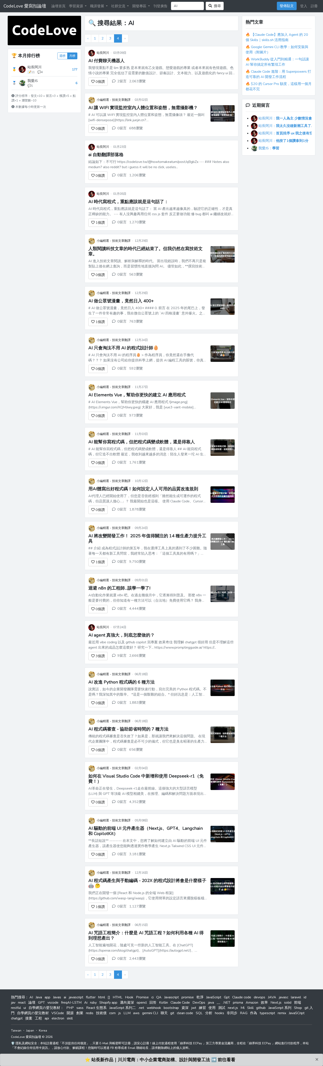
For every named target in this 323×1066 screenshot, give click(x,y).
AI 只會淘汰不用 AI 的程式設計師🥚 (123, 348)
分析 (208, 1013)
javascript (76, 997)
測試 (221, 1007)
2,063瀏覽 (137, 81)
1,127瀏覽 (137, 906)
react (22, 1002)
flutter (91, 997)
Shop (298, 1007)
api (47, 1018)
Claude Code (180, 1002)
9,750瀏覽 (137, 561)
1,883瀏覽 (137, 702)
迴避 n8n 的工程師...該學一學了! (119, 588)
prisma (238, 1002)
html (101, 997)
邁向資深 (127, 1002)
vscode (52, 1002)
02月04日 (141, 768)
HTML (117, 997)
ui (25, 1007)
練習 (202, 1007)
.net (141, 1007)
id (305, 997)
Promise (142, 997)
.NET (226, 1002)
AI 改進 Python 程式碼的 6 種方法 (121, 682)
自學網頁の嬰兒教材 (33, 1013)
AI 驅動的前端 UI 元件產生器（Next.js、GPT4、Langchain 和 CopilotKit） (145, 831)
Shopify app (108, 1002)
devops (259, 997)
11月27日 (141, 387)
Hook (129, 997)
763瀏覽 (136, 321)
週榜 (62, 56)
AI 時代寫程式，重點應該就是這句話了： (128, 202)
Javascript (171, 997)
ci (152, 997)
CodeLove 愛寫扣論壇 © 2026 (32, 1037)
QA (159, 997)
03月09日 (119, 53)
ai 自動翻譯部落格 (105, 155)
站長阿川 (34, 67)
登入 (303, 6)
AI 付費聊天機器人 (106, 61)
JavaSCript (297, 1013)
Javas (57, 997)
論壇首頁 (58, 6)
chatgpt (17, 1018)
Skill (250, 1007)
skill (70, 1018)
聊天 (164, 1013)
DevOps (198, 1002)
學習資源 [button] (76, 6)
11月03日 (141, 434)
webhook (154, 1007)
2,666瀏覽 (137, 655)
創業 (79, 1013)
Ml (243, 1007)
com (112, 1013)
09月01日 (141, 580)
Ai (85, 1002)
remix (282, 1013)
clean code (185, 1013)
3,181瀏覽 (137, 854)
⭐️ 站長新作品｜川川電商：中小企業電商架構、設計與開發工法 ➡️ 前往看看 (160, 1060)
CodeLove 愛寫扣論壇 (25, 6)
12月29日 (141, 241)
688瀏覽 (136, 128)
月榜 (72, 56)
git (172, 1013)
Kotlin (163, 1002)
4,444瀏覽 (137, 608)
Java (39, 997)
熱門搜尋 (18, 997)
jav (13, 1002)
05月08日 (141, 820)
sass (79, 1007)
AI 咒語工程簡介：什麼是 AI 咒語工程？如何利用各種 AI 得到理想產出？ (146, 935)
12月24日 (141, 340)
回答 (152, 1002)
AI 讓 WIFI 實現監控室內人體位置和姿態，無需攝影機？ (143, 108)
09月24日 (141, 528)
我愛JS (32, 80)
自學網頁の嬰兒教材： (46, 1007)
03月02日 (141, 100)
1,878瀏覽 (137, 509)
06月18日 (141, 674)
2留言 (122, 81)
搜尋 (216, 6)
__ (218, 1002)
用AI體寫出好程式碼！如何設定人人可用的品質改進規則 (143, 489)
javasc (283, 997)
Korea (43, 1030)
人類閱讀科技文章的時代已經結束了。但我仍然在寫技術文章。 (145, 251)
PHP (70, 1007)
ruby (93, 1002)
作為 (253, 1013)
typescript (267, 1013)
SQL (199, 1013)
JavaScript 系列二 (122, 1007)
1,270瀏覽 (137, 222)
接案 (28, 1018)
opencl (142, 1002)
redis (89, 1013)
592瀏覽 (136, 368)
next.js (233, 1007)
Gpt (227, 997)
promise (187, 997)
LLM (127, 1013)
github (261, 1007)
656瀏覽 (136, 749)
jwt (193, 1007)
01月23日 (119, 147)
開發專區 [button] (139, 6)
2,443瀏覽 (137, 958)
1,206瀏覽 (137, 175)
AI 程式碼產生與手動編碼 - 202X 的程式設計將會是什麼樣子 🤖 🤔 (147, 883)
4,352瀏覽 (137, 801)
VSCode (57, 1013)
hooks (219, 1013)
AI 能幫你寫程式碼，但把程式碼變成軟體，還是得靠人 (141, 442)
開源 (70, 1013)
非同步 (232, 1013)
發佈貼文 (287, 6)
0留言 (122, 128)
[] (109, 997)
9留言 (122, 655)
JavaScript (213, 997)
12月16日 (141, 873)
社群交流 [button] (118, 6)
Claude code (241, 997)
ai (65, 997)
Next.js (275, 1002)
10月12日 (141, 481)
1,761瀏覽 (137, 462)
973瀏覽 (136, 415)
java (211, 1002)
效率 (264, 1002)
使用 (212, 1007)
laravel (296, 997)
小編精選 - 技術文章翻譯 (114, 100)
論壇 (31, 1002)
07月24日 (119, 627)
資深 (185, 1007)
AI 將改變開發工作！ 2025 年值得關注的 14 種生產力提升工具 (147, 538)
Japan (30, 1030)
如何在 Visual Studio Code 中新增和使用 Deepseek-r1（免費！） (146, 778)
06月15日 (141, 925)
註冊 (314, 6)
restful (16, 1007)
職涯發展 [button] (97, 6)
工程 (38, 1018)
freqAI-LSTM (71, 1002)
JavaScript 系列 (279, 1007)
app (47, 997)
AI (31, 997)
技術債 (101, 1013)
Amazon (252, 1002)
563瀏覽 (136, 274)
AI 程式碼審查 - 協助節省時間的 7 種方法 (128, 729)
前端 (297, 1002)
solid (287, 1002)
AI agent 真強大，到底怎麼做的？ (121, 635)
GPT (41, 1002)
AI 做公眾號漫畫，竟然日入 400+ (121, 301)
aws (136, 1013)
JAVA (272, 997)
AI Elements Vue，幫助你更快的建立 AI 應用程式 (137, 395)
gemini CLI (150, 1013)
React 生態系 (96, 1007)
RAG (243, 1013)
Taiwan (16, 1030)
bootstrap (171, 1007)
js (119, 1013)
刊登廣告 (160, 6)
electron (58, 1018)
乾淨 (199, 997)
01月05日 (119, 194)
